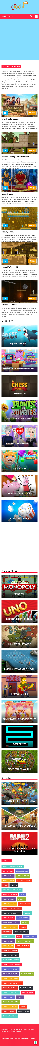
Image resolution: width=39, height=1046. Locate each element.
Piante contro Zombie (19, 418)
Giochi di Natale (27, 974)
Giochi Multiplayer (10, 894)
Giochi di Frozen (26, 988)
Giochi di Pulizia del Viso (12, 913)
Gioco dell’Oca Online (20, 769)
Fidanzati (21, 899)
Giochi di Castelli (21, 932)
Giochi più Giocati (10, 571)
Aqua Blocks (19, 468)
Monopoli (19, 594)
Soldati (27, 913)
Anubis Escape (7, 194)
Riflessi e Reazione (10, 974)
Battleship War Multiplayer (19, 669)
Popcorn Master (19, 518)
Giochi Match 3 (8, 936)
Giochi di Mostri (23, 876)
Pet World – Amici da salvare (19, 826)
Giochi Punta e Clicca (10, 922)
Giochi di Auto (8, 876)
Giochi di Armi (25, 904)
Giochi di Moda (23, 918)
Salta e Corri (8, 871)
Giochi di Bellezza (9, 988)
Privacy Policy (6, 1031)
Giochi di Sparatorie (10, 955)
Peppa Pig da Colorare (19, 493)
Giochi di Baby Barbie (10, 1002)
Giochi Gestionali (24, 880)
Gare (22, 894)
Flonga (19, 997)
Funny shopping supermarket (19, 368)
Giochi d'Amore (27, 992)
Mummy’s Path (8, 232)
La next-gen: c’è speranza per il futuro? (19, 849)
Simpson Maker (19, 694)
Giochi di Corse (29, 936)
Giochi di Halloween (10, 978)
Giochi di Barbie (8, 899)
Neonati (25, 922)
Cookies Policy (16, 1031)
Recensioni (6, 778)
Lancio (23, 927)
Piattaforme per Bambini (12, 890)
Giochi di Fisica (8, 941)
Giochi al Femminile (10, 950)
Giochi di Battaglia (10, 1006)
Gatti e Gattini (23, 1011)
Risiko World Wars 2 (19, 644)
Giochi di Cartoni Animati (12, 908)
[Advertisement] (19, 39)
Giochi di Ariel (8, 997)
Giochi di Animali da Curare (13, 866)
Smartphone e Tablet (11, 960)
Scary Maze (19, 744)
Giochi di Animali (23, 946)
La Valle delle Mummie (11, 119)
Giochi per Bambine (10, 927)
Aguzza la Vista (22, 871)
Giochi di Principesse (10, 992)
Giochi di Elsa (8, 946)
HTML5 (5, 885)
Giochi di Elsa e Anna (10, 969)
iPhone (23, 1006)
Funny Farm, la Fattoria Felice (19, 719)
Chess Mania (19, 393)
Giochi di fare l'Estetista (12, 983)
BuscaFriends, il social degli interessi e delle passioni (18, 1038)
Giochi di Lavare (9, 1011)
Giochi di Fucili (8, 880)
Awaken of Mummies (10, 305)
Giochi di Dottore (9, 904)
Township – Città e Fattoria (19, 801)
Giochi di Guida (8, 918)
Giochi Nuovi (7, 321)
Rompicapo (7, 932)
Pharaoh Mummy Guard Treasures (15, 157)
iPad (18, 936)
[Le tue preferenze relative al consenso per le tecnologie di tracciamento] (35, 1042)
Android (14, 885)
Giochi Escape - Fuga (25, 941)
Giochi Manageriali (10, 1016)
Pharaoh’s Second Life (11, 267)
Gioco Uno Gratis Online (19, 619)
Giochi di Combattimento (12, 964)
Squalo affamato (19, 343)
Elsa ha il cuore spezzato (19, 443)
